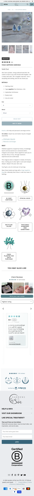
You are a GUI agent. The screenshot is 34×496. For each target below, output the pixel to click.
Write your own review (17, 296)
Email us (4, 130)
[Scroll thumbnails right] (31, 288)
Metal (3, 109)
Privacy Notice (22, 482)
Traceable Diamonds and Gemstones (25, 227)
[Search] (27, 4)
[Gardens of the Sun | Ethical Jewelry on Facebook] (12, 475)
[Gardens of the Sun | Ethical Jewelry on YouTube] (24, 475)
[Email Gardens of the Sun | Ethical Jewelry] (9, 475)
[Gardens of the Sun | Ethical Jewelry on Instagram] (15, 475)
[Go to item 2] (18, 287)
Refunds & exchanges (9, 141)
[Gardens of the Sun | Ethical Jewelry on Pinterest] (18, 475)
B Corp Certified (9, 199)
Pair (3, 102)
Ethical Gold (25, 198)
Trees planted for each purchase (9, 256)
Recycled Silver (8, 225)
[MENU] (1, 4)
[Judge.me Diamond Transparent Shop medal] (8, 380)
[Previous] (3, 27)
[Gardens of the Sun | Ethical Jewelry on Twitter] (21, 475)
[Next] (31, 27)
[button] (11, 338)
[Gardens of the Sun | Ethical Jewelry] (17, 4)
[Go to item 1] (7, 287)
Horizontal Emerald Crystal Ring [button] (14, 344)
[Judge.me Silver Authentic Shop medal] (25, 380)
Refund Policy (20, 484)
